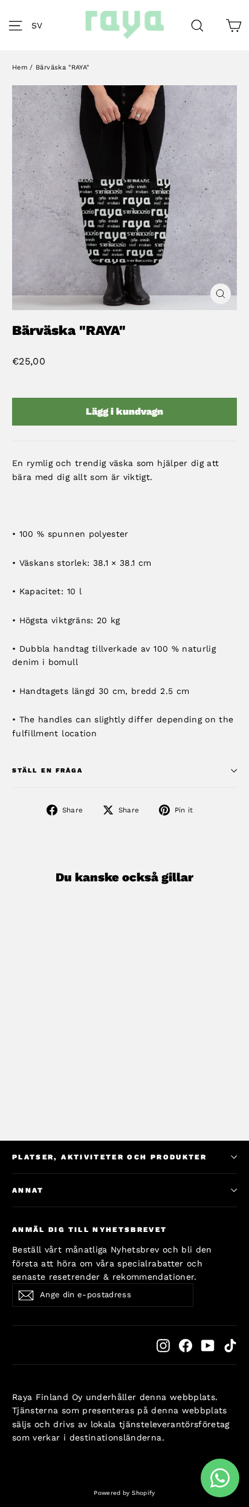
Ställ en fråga (47, 770)
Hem (19, 67)
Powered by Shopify (124, 1492)
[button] (40, 25)
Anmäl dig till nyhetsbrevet (89, 1229)
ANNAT (28, 1190)
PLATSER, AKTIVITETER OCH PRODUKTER (109, 1157)
